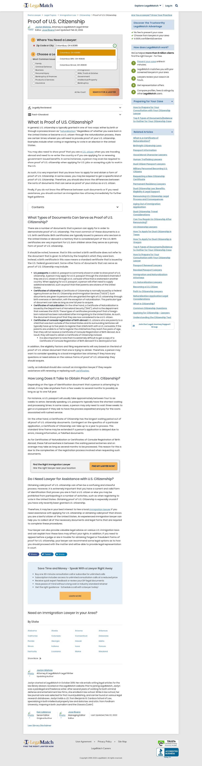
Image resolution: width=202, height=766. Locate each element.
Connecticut (81, 635)
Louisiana (56, 651)
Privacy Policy (105, 741)
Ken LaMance (44, 712)
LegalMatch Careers (101, 748)
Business (39, 70)
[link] (136, 335)
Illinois (31, 646)
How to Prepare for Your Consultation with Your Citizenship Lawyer (151, 110)
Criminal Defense (43, 66)
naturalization (68, 131)
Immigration (84, 70)
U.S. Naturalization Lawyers (147, 282)
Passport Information (145, 150)
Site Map (122, 741)
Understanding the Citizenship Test (152, 317)
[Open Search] (176, 5)
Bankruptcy (83, 83)
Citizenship (85, 15)
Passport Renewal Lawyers (147, 265)
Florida (31, 641)
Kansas (102, 646)
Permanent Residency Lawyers (149, 183)
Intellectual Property (87, 79)
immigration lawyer (99, 509)
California (32, 635)
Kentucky (32, 651)
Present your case (146, 61)
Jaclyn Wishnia (43, 26)
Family (38, 63)
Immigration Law (68, 15)
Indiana (55, 646)
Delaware (103, 635)
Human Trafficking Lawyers (147, 159)
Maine (78, 651)
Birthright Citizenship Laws (147, 145)
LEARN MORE (75, 596)
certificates (82, 370)
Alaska (54, 630)
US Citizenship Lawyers (145, 226)
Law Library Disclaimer (39, 725)
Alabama (32, 630)
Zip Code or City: (45, 45)
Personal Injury (42, 73)
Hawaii (78, 641)
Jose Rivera (48, 30)
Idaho (101, 641)
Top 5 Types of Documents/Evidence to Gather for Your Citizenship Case (152, 120)
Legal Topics (50, 15)
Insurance (40, 83)
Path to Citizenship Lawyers (148, 291)
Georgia (55, 641)
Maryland (103, 651)
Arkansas (103, 630)
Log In (168, 5)
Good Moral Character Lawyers (150, 154)
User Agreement (83, 741)
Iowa (77, 646)
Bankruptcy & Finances (46, 76)
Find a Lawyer (34, 15)
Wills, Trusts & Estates (88, 73)
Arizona (79, 630)
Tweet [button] (48, 554)
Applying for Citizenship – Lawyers (151, 312)
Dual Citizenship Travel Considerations (145, 213)
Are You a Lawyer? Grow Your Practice (151, 15)
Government (84, 76)
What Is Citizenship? (144, 303)
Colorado (56, 635)
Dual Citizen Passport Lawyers (149, 163)
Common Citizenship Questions (150, 308)
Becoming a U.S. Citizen (145, 286)
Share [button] (34, 554)
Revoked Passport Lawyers (147, 269)
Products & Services (44, 79)
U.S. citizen (88, 151)
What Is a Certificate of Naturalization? (145, 139)
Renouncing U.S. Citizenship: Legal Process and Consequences (151, 198)
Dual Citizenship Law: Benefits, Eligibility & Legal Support (149, 190)
